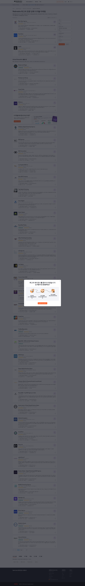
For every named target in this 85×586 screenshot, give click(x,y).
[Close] (60, 281)
